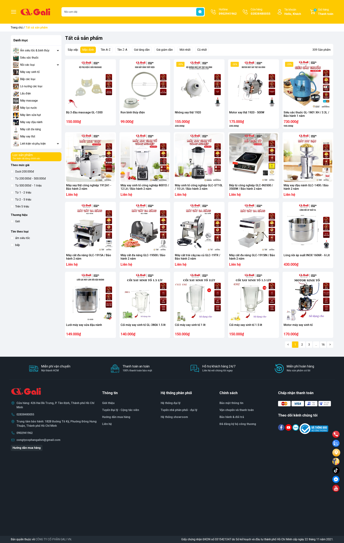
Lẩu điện (25, 93)
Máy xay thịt (27, 136)
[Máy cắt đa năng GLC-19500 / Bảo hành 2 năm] (145, 227)
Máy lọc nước (28, 107)
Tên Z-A (122, 49)
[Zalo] (296, 427)
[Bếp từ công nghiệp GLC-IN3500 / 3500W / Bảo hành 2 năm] (253, 157)
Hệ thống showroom (174, 417)
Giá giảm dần (164, 49)
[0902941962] (336, 434)
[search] (200, 12)
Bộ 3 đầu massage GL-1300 (84, 112)
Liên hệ (107, 424)
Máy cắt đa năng (30, 129)
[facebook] (336, 479)
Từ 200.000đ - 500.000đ (30, 178)
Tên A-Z (106, 49)
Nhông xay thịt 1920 (188, 112)
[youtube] (336, 488)
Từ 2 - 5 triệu (23, 199)
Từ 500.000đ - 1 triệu (28, 185)
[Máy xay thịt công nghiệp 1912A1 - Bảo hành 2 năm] (90, 157)
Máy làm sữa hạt (30, 115)
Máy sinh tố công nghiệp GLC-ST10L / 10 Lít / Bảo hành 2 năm (199, 187)
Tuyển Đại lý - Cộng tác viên (120, 410)
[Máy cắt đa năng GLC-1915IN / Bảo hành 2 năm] (253, 227)
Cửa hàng (260, 11)
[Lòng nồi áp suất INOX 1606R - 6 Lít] (308, 227)
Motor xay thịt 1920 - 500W (246, 112)
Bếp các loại (27, 79)
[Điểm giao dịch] (336, 461)
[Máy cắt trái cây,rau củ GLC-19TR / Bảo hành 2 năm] (199, 227)
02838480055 (25, 414)
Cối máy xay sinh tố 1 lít (190, 325)
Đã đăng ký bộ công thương (237, 424)
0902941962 (24, 433)
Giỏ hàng (324, 12)
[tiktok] (336, 470)
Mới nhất (185, 49)
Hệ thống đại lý (170, 403)
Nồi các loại (27, 64)
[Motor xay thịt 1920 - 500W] (253, 84)
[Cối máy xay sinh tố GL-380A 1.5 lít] (145, 297)
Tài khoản (292, 12)
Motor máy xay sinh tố (298, 325)
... (316, 344)
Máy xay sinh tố (30, 72)
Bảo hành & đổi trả (231, 417)
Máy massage (29, 100)
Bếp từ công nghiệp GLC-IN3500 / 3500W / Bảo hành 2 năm (251, 187)
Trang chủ (17, 27)
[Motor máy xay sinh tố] (308, 297)
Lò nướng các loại (31, 86)
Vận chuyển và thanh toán (236, 410)
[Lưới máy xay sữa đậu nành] (90, 297)
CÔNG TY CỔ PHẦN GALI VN (53, 539)
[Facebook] (281, 427)
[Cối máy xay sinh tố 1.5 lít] (253, 297)
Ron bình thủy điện (133, 112)
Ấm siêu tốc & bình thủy (34, 50)
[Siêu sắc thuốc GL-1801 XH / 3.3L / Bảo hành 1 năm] (308, 84)
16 (323, 344)
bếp (17, 245)
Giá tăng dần (142, 49)
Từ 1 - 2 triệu (23, 192)
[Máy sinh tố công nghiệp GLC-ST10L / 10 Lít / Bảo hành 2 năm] (199, 157)
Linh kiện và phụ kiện (33, 143)
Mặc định (88, 49)
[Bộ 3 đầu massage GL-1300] (90, 84)
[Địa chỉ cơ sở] (336, 452)
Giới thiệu (108, 403)
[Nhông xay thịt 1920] (199, 84)
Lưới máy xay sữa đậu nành (84, 325)
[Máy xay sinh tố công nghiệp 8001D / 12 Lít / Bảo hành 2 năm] (145, 157)
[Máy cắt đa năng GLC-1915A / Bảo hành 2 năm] (90, 227)
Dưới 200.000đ (24, 171)
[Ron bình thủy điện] (145, 84)
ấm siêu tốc (22, 238)
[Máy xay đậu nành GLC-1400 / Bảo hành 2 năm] (308, 157)
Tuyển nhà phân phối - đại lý (179, 410)
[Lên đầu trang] (335, 526)
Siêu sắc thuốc (29, 57)
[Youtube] (288, 427)
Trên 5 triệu (22, 206)
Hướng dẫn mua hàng (27, 447)
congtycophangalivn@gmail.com (38, 440)
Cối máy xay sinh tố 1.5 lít (245, 325)
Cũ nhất (202, 49)
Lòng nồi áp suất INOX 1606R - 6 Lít (307, 255)
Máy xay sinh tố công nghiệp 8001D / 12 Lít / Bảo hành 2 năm (145, 187)
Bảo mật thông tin (231, 403)
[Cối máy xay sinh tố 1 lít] (199, 297)
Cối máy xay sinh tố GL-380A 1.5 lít (143, 325)
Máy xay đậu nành (31, 122)
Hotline (228, 11)
